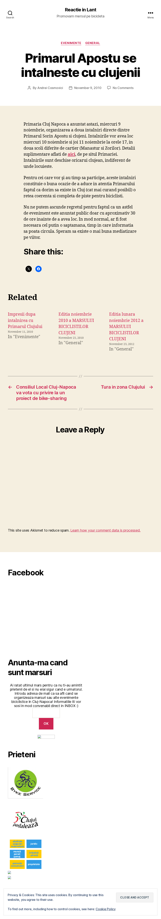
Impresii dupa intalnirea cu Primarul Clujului (25, 320)
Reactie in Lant (80, 9)
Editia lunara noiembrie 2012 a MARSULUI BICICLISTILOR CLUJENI (126, 327)
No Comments (123, 88)
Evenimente (71, 43)
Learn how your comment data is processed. (105, 530)
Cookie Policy (106, 909)
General (92, 43)
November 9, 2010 (88, 88)
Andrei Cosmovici (50, 88)
